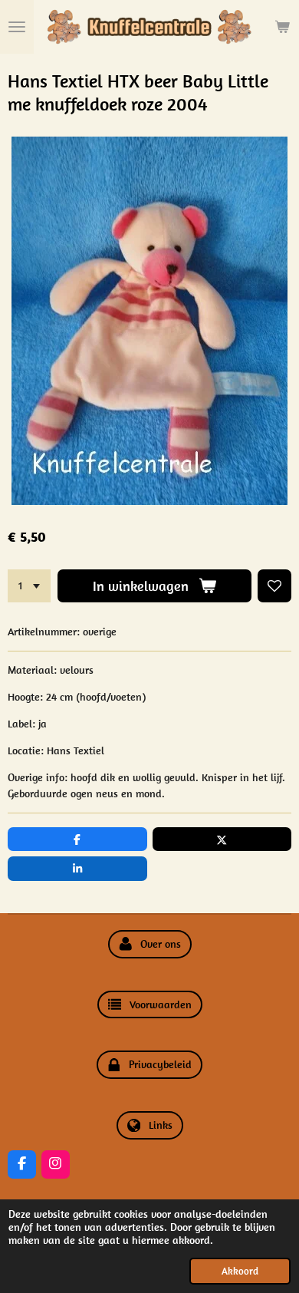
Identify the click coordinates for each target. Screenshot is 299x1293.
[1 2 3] (29, 586)
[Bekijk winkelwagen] (282, 27)
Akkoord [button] (240, 1271)
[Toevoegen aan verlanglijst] (274, 586)
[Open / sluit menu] (17, 27)
